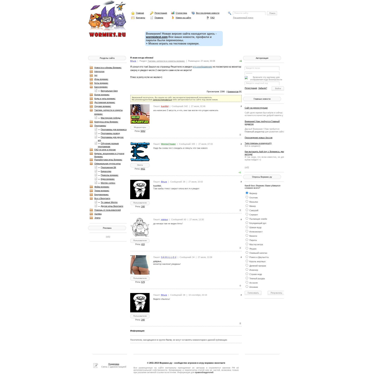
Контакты (140, 17)
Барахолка (106, 171)
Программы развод (110, 133)
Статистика (181, 13)
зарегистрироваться (162, 100)
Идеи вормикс (108, 179)
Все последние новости (207, 13)
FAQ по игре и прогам (105, 149)
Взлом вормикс (101, 94)
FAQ (212, 17)
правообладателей (204, 372)
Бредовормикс (101, 194)
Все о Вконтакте (102, 198)
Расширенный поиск (243, 17)
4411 (143, 169)
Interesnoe (99, 71)
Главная (140, 13)
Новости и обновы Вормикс (107, 67)
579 (143, 282)
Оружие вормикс (102, 106)
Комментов (233, 91)
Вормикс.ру (166, 363)
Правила (159, 17)
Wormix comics (108, 183)
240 (143, 206)
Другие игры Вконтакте (112, 206)
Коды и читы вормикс (104, 98)
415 (143, 244)
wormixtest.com (157, 37)
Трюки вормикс (101, 190)
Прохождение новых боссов (258, 137)
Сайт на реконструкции (256, 108)
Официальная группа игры (107, 163)
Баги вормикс (101, 87)
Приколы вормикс (109, 175)
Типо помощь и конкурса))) (258, 143)
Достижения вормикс (104, 102)
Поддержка (113, 364)
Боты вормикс (101, 83)
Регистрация (161, 13)
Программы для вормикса (114, 129)
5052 (143, 131)
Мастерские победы (111, 118)
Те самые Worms (109, 202)
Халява (98, 214)
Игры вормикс (101, 79)
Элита (97, 218)
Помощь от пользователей (107, 210)
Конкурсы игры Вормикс (106, 122)
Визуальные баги (109, 91)
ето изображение (202, 66)
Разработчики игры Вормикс (108, 160)
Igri (95, 75)
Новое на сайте (183, 17)
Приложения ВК (108, 167)
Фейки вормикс (101, 187)
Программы (100, 125)
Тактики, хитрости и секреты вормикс (166, 61)
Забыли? (262, 88)
